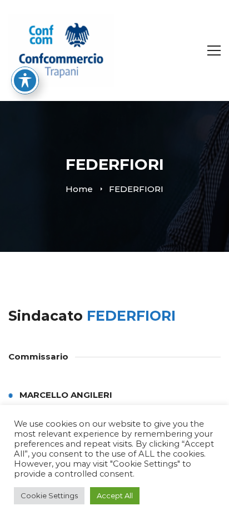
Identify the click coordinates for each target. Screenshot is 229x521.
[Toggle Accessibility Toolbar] (25, 80)
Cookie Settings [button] (49, 495)
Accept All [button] (115, 495)
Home (79, 189)
